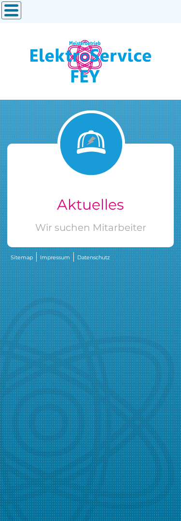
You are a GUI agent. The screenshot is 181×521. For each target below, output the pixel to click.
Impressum (55, 257)
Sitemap (22, 257)
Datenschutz (93, 257)
